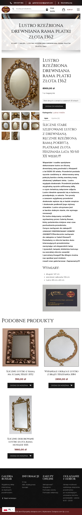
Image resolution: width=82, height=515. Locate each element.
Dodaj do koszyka (54, 106)
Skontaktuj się (66, 3)
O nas (24, 482)
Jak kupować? (48, 485)
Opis (46, 118)
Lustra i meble (59, 113)
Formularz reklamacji (50, 493)
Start (14, 43)
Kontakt (25, 487)
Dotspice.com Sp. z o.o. (60, 512)
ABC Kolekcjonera (28, 485)
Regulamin (47, 487)
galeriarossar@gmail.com (42, 3)
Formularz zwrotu (49, 490)
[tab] (46, 118)
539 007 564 (18, 3)
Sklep (22, 43)
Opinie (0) (55, 118)
